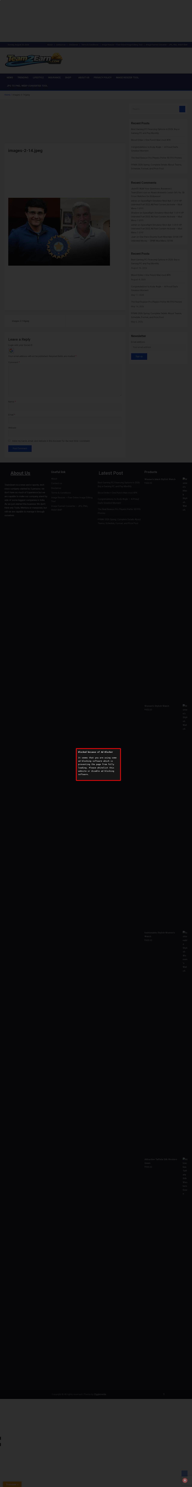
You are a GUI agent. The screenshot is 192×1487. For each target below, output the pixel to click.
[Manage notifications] (185, 1480)
